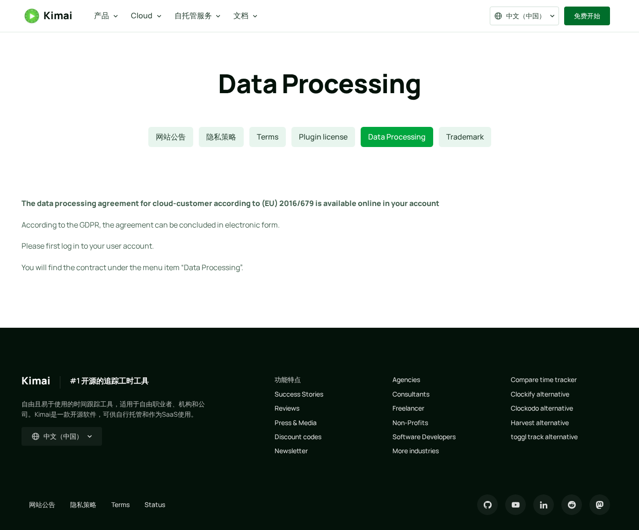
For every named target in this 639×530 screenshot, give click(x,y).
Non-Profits (410, 422)
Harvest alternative (540, 422)
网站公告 (171, 137)
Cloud (141, 15)
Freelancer (408, 408)
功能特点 (288, 379)
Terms (267, 137)
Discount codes (298, 436)
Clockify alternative (540, 394)
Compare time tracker (544, 379)
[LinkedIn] (543, 504)
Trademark (465, 137)
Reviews (287, 408)
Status (155, 504)
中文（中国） (525, 15)
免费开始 (587, 15)
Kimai (58, 15)
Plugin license (323, 137)
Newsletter (291, 450)
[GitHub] (487, 504)
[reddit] (571, 504)
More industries (415, 450)
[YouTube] (515, 504)
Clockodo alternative (542, 408)
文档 (240, 15)
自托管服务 (193, 15)
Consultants (410, 394)
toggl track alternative (544, 436)
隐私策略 (221, 137)
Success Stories (299, 394)
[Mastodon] (599, 504)
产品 (101, 15)
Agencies (406, 379)
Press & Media (296, 422)
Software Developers (424, 436)
